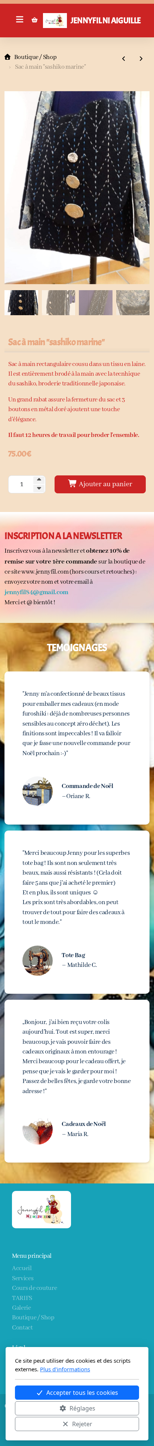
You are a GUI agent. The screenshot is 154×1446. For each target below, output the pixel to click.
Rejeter (82, 1424)
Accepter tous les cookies (82, 1392)
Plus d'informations (65, 1369)
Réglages (82, 1408)
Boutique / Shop (35, 57)
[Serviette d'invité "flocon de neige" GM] (123, 59)
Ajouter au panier (104, 484)
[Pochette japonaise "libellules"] (141, 59)
